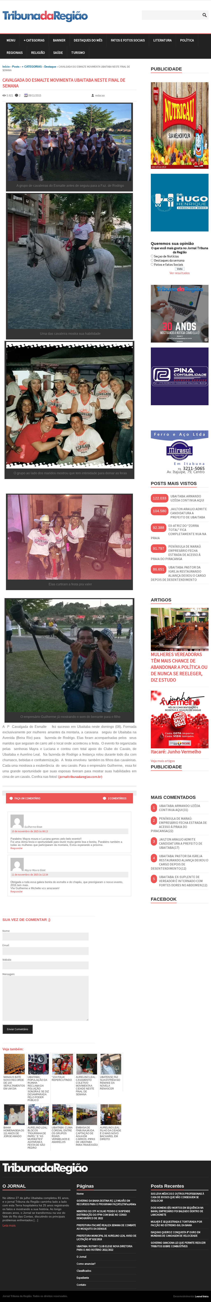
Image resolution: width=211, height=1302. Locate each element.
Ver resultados (180, 273)
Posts (15, 66)
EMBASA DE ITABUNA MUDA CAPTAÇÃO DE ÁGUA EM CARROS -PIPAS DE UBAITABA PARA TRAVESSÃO (87, 1136)
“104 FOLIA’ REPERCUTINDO (62, 1078)
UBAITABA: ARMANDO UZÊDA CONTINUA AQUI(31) (179, 808)
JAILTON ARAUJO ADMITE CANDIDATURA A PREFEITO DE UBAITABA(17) (180, 843)
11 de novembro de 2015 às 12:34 (30, 874)
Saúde (58, 52)
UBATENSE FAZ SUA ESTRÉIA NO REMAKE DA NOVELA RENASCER (110, 1083)
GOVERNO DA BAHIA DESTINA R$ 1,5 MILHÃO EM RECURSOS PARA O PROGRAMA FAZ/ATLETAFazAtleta (106, 1202)
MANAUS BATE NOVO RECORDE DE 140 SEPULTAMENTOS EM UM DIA (14, 1083)
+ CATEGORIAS (34, 40)
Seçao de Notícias (166, 256)
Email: (5, 945)
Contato (81, 1285)
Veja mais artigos (163, 761)
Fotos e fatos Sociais (168, 264)
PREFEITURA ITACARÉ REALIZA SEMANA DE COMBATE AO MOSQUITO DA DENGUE (106, 1226)
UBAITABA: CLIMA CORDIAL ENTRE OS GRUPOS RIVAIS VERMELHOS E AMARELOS (62, 1135)
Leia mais (9, 1225)
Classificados (84, 1271)
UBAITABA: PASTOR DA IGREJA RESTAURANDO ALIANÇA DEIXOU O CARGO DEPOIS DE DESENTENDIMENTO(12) (179, 862)
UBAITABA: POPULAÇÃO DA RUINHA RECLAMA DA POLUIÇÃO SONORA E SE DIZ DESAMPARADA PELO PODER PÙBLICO (38, 1089)
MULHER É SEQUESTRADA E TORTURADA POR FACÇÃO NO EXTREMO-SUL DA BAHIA (176, 1223)
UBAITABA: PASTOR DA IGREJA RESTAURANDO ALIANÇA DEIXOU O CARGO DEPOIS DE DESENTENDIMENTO (178, 573)
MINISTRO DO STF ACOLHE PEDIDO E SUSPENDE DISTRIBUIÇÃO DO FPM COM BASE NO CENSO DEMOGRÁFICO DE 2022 (103, 1214)
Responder (16, 848)
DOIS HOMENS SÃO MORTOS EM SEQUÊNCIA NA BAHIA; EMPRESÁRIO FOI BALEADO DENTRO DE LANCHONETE (177, 1211)
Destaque (50, 66)
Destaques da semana (169, 260)
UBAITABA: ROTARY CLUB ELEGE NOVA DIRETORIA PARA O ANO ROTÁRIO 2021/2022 (104, 1248)
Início (6, 66)
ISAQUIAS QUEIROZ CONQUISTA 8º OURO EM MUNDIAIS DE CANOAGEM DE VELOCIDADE (175, 1233)
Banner (59, 40)
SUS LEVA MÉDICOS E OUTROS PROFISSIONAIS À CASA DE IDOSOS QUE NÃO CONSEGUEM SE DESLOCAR (177, 1197)
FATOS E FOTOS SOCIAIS (128, 40)
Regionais (15, 52)
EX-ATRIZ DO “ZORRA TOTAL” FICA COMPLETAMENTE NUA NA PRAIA (178, 532)
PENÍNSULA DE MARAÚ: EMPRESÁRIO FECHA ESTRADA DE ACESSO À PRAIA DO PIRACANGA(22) (179, 824)
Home (80, 1193)
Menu (11, 40)
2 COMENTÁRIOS (117, 798)
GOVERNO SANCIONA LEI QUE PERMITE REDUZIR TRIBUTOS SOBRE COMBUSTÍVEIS (178, 1244)
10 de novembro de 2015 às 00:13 (30, 831)
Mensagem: (8, 974)
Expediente (83, 1278)
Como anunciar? (86, 1264)
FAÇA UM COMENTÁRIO (27, 798)
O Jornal (81, 1257)
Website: (7, 960)
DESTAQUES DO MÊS (88, 40)
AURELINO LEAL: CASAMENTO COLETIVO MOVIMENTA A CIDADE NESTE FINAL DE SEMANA (86, 1086)
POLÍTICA (187, 40)
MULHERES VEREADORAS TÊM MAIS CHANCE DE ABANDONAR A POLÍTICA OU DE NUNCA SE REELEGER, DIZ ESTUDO (179, 667)
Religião (38, 52)
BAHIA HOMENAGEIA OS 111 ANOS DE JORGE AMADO (14, 1132)
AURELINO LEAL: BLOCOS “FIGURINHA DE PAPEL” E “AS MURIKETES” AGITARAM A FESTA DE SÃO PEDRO (38, 1137)
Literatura (162, 40)
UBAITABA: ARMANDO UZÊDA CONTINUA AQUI (187, 498)
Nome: (6, 931)
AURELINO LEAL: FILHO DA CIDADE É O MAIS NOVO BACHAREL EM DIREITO (110, 1133)
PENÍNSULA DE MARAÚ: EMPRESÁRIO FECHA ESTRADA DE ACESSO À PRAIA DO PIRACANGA (176, 552)
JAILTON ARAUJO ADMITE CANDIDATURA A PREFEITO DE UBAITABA (188, 513)
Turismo (78, 52)
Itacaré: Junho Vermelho (176, 751)
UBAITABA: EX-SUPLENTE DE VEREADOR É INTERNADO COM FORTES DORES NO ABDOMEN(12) (183, 881)
